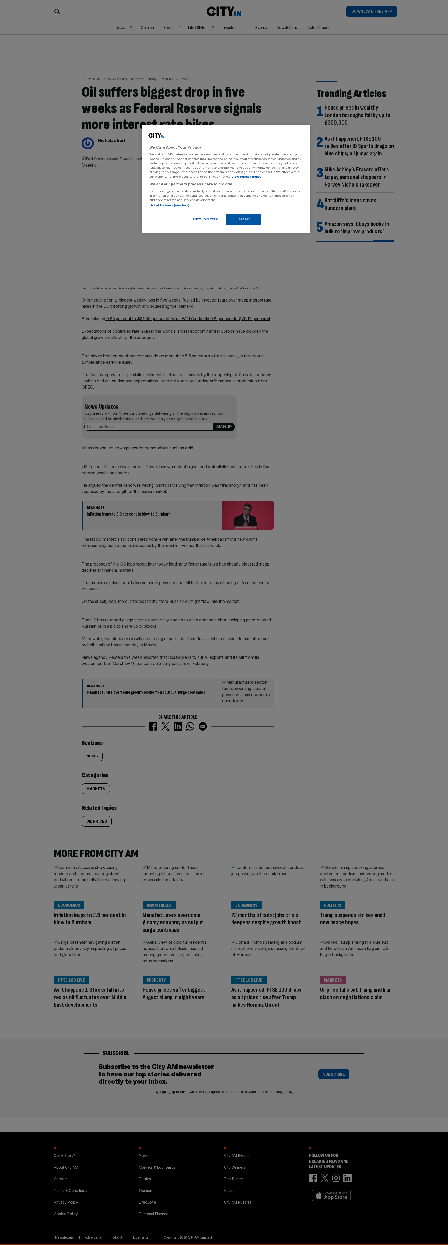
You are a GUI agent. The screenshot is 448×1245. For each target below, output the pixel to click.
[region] (226, 179)
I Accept (243, 219)
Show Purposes (205, 218)
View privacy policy (246, 176)
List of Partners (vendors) (169, 205)
